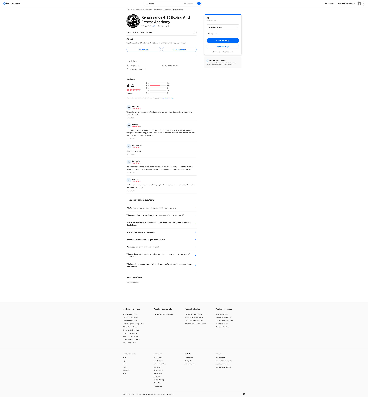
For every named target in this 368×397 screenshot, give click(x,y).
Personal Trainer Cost (222, 327)
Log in (124, 361)
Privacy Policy (151, 394)
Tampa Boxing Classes (130, 333)
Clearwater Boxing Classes (131, 339)
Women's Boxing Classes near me (195, 323)
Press (124, 367)
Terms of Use (141, 394)
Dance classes (158, 373)
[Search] (199, 3)
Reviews (135, 32)
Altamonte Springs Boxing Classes (133, 323)
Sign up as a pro (220, 357)
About (129, 32)
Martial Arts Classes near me (193, 314)
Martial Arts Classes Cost (223, 317)
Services (149, 32)
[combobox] (163, 3)
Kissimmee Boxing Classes (131, 330)
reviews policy (167, 98)
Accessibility (162, 394)
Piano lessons (158, 361)
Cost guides (188, 361)
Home (128, 9)
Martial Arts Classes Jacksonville (163, 314)
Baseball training (159, 380)
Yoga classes (158, 386)
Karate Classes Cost (222, 314)
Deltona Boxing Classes (130, 314)
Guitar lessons (158, 370)
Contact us (126, 370)
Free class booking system (224, 361)
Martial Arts (157, 383)
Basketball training (159, 364)
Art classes (157, 376)
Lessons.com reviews (222, 364)
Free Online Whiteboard (223, 367)
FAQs (142, 32)
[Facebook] (244, 394)
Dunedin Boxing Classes (130, 336)
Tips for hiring (189, 357)
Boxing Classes (137, 9)
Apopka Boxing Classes (130, 320)
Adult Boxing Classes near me (194, 317)
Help (124, 373)
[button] (162, 207)
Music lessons (158, 357)
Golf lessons (157, 367)
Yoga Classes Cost (222, 323)
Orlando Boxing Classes (130, 327)
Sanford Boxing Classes (130, 317)
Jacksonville (148, 9)
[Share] (195, 32)
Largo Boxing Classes (129, 342)
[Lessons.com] (11, 3)
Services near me (190, 364)
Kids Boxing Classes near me (194, 320)
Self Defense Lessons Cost (224, 320)
